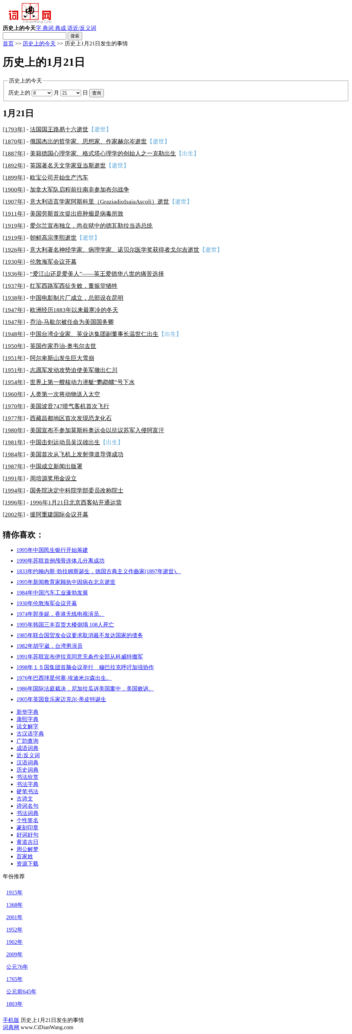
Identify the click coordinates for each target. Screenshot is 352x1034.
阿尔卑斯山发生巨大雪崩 (62, 358)
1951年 (14, 358)
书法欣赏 (27, 777)
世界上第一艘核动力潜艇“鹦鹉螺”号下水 (82, 382)
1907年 (14, 201)
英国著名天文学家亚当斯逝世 (68, 165)
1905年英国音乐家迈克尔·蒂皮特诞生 (61, 699)
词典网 (11, 1027)
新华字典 (27, 712)
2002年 (14, 514)
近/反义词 (84, 28)
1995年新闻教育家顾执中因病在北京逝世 (66, 582)
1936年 (14, 274)
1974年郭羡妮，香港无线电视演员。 (60, 614)
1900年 (14, 189)
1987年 (14, 466)
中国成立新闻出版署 (56, 466)
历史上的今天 (39, 43)
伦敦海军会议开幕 (53, 262)
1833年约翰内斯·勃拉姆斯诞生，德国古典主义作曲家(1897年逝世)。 (98, 571)
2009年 (14, 954)
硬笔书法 (27, 791)
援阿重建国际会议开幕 (59, 514)
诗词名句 (27, 806)
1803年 (14, 1004)
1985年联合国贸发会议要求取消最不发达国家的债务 (79, 635)
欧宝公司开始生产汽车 (59, 177)
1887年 (14, 153)
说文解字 (27, 726)
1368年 (14, 905)
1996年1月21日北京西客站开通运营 (76, 502)
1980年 (14, 430)
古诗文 (24, 799)
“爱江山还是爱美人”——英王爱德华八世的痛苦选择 (97, 274)
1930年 (14, 262)
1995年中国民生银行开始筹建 (52, 550)
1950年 (14, 346)
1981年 (14, 442)
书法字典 (27, 784)
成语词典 (27, 748)
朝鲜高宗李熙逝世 (53, 238)
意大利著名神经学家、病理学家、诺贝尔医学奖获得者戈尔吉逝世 (114, 250)
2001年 (14, 917)
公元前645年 (21, 991)
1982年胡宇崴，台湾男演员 (49, 646)
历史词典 (27, 770)
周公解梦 (27, 849)
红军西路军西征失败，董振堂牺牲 (74, 286)
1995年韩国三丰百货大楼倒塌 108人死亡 (65, 625)
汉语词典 (27, 762)
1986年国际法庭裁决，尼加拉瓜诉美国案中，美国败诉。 (85, 689)
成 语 (66, 28)
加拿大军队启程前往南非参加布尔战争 (79, 189)
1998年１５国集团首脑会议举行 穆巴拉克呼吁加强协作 (85, 667)
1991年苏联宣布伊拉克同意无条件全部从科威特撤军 (79, 657)
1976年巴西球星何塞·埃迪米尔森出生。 (64, 678)
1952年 (14, 930)
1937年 (14, 286)
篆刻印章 (27, 827)
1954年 (14, 382)
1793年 (14, 129)
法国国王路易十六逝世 (59, 129)
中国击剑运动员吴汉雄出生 (65, 442)
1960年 (14, 394)
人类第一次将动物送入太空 (65, 394)
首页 (8, 43)
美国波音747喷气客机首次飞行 (69, 406)
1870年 (14, 141)
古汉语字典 (30, 734)
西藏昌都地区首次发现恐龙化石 (71, 418)
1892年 (14, 165)
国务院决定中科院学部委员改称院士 (76, 490)
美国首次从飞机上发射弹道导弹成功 (76, 454)
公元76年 (17, 967)
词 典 (54, 28)
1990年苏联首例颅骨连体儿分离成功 (60, 561)
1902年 (14, 942)
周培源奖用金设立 (53, 478)
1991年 (14, 478)
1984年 (14, 454)
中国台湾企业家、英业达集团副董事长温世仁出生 (94, 334)
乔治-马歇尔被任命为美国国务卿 (72, 322)
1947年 (14, 310)
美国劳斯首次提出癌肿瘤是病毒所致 (76, 213)
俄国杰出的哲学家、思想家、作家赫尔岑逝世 (88, 141)
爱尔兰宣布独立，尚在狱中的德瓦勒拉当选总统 (91, 225)
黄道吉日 (27, 842)
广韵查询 (27, 741)
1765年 (14, 979)
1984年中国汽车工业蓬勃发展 (52, 593)
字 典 (42, 28)
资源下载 (27, 864)
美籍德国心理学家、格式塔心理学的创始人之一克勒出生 (103, 153)
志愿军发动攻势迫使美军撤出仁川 (74, 370)
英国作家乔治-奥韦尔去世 (63, 346)
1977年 (14, 418)
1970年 (14, 406)
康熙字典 (27, 719)
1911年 (14, 213)
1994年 (14, 490)
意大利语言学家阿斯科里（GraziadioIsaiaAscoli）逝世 (99, 201)
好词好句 (27, 835)
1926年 (14, 250)
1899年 (14, 177)
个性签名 (27, 820)
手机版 (11, 1020)
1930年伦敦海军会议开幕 (46, 603)
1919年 (14, 225)
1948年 (14, 334)
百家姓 (24, 856)
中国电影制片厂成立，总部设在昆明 (76, 298)
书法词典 (27, 813)
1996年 (14, 502)
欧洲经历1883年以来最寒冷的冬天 (74, 310)
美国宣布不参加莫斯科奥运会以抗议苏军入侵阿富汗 (97, 430)
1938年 (14, 298)
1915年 (14, 892)
